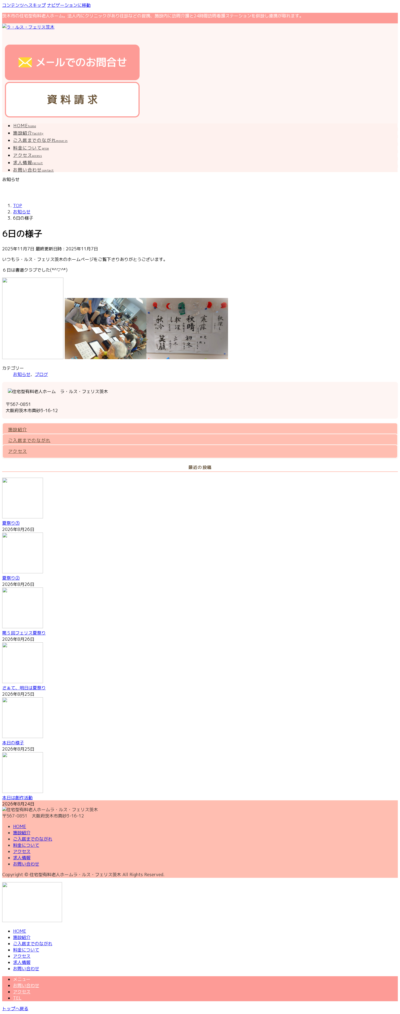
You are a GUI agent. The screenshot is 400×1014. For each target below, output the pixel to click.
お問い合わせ (26, 864)
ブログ (41, 374)
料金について (26, 845)
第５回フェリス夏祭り (24, 633)
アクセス (17, 451)
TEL (17, 998)
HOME (19, 826)
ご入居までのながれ (29, 440)
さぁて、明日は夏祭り (24, 688)
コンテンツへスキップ (24, 5)
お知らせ (21, 374)
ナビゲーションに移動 (69, 5)
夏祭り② (11, 578)
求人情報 (21, 858)
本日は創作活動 (17, 798)
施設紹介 (17, 430)
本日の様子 (13, 743)
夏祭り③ (11, 523)
